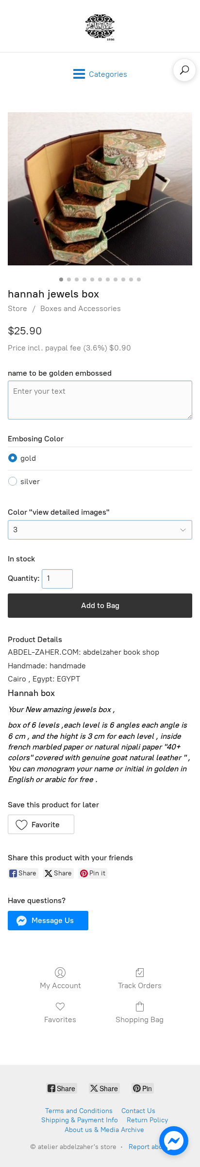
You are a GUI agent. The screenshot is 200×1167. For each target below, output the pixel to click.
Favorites (60, 1019)
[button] (41, 824)
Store (17, 308)
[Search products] (184, 70)
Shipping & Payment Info (79, 1120)
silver (30, 481)
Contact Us (138, 1111)
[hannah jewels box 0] (100, 188)
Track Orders (140, 985)
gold (28, 458)
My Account (60, 985)
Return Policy (147, 1120)
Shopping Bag (140, 1019)
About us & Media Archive (104, 1130)
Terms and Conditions (79, 1111)
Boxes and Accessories (80, 308)
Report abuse (149, 1147)
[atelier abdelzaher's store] (100, 26)
